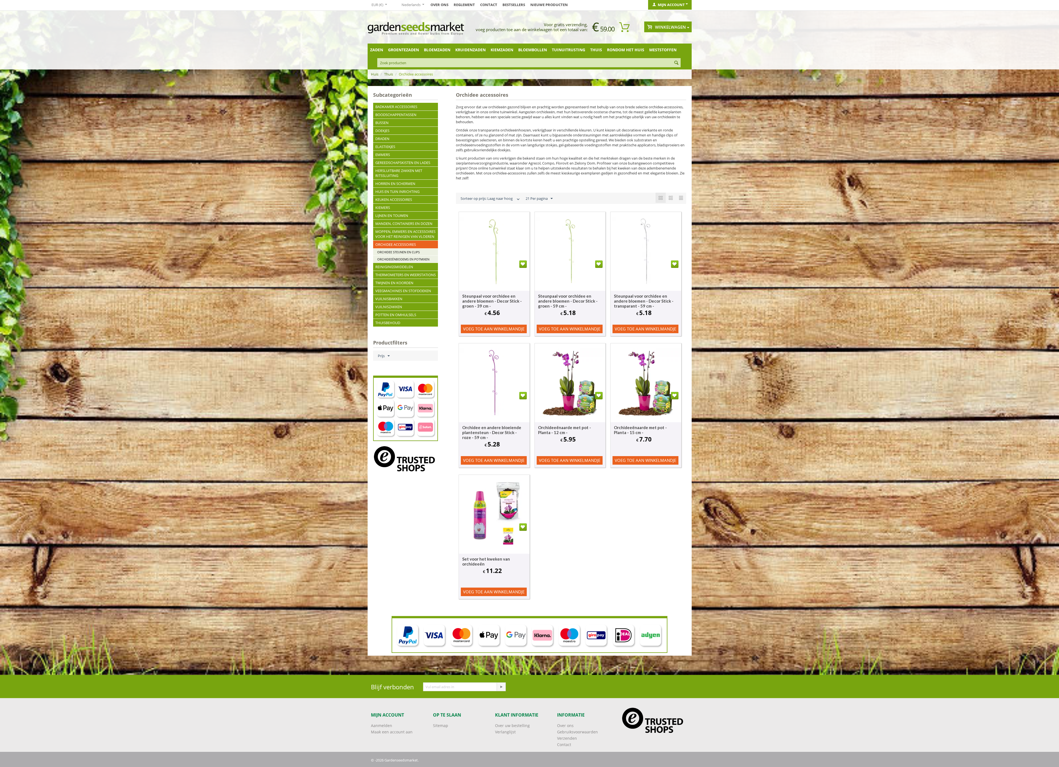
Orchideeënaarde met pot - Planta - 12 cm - (564, 430)
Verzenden (567, 738)
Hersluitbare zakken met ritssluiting (398, 173)
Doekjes (382, 130)
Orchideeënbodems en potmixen (403, 259)
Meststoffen (662, 49)
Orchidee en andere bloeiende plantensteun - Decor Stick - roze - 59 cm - (491, 432)
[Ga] (501, 687)
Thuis (596, 49)
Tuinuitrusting (568, 49)
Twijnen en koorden (394, 282)
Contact (488, 4)
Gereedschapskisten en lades (402, 162)
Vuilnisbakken (388, 298)
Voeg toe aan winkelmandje (494, 329)
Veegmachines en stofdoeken (403, 290)
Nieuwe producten (549, 4)
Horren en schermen (395, 183)
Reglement (464, 4)
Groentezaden (403, 49)
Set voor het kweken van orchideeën (486, 561)
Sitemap (440, 725)
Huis (374, 74)
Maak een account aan (392, 731)
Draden (382, 138)
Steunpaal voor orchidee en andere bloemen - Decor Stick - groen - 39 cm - (492, 301)
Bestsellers (513, 4)
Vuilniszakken (388, 306)
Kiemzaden (502, 49)
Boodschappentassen (395, 114)
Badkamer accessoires (396, 106)
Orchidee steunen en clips (398, 252)
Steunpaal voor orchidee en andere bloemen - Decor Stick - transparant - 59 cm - (643, 301)
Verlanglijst (505, 731)
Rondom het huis (625, 49)
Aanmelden (381, 725)
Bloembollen (532, 49)
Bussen (382, 122)
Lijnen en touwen (391, 215)
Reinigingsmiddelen (394, 266)
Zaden (376, 49)
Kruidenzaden (470, 49)
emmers (382, 154)
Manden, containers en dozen (403, 223)
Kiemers (382, 207)
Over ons (439, 4)
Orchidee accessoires (395, 244)
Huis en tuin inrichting (397, 191)
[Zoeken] (676, 63)
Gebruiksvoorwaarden (577, 731)
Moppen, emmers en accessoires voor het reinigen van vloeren (405, 234)
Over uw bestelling (512, 725)
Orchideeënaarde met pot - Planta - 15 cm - (640, 430)
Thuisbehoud (387, 322)
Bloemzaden (437, 49)
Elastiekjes (385, 146)
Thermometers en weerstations (405, 274)
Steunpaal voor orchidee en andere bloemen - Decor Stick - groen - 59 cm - (568, 301)
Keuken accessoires (393, 199)
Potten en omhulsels (395, 314)
